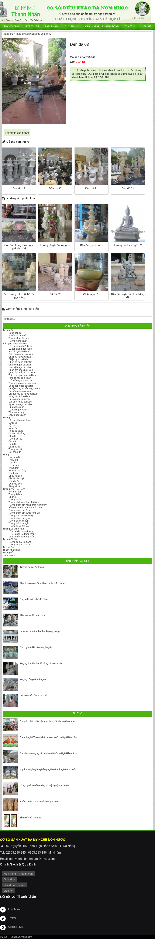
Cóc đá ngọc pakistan (20, 391)
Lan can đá (14, 457)
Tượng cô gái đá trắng (20, 542)
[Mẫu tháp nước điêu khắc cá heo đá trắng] (10, 588)
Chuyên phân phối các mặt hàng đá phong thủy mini (47, 721)
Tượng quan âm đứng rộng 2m (24, 513)
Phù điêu (13, 460)
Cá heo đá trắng (17, 433)
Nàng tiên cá (15, 333)
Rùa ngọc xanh (16, 407)
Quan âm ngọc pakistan (21, 370)
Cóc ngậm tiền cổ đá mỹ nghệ (36, 647)
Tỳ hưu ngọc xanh (18, 409)
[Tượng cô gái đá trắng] (10, 571)
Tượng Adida (15, 494)
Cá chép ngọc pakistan (20, 356)
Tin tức (130, 26)
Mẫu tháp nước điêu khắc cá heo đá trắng (42, 583)
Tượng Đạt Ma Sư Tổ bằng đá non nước (41, 663)
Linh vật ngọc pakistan (20, 367)
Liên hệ (146, 26)
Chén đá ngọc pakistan (20, 362)
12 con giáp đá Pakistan (21, 346)
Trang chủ (11, 26)
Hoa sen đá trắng (17, 470)
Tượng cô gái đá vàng (20, 544)
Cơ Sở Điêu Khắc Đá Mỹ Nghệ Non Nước (75, 11)
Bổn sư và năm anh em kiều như (25, 507)
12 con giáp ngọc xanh (20, 349)
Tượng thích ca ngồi (19, 523)
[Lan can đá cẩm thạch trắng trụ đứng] (10, 636)
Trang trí (19, 34)
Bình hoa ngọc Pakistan (21, 354)
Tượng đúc (8, 552)
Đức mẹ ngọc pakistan (20, 364)
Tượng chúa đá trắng (19, 338)
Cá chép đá (14, 446)
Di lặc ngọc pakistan (19, 359)
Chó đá (12, 436)
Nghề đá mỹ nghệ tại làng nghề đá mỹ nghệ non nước (48, 769)
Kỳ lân (12, 425)
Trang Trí (7, 454)
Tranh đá (13, 473)
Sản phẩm (51, 26)
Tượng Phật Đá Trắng (14, 489)
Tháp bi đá (14, 481)
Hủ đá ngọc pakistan (19, 399)
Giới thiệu (32, 26)
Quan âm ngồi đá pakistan (22, 372)
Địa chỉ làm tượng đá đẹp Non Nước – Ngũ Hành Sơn (48, 753)
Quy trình (71, 26)
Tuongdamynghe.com (20, 937)
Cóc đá (12, 441)
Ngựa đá (13, 428)
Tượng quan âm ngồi (19, 518)
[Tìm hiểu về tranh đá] (10, 820)
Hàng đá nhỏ (9, 555)
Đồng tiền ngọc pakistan (21, 386)
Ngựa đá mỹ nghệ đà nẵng (34, 599)
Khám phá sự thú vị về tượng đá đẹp (39, 801)
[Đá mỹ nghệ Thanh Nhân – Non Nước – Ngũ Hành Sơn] (10, 740)
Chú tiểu (13, 497)
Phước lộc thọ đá (17, 335)
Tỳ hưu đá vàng (17, 412)
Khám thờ (14, 468)
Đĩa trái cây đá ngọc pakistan (23, 393)
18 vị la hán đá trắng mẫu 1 (22, 534)
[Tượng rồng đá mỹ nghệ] (10, 684)
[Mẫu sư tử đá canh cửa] (10, 620)
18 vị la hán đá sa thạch (21, 531)
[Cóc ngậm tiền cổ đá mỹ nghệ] (10, 652)
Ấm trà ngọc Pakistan (19, 351)
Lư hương (14, 465)
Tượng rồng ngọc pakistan (22, 383)
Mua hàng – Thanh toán (102, 26)
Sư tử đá (13, 423)
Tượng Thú (8, 417)
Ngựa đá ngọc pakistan (21, 404)
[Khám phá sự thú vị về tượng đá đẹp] (10, 804)
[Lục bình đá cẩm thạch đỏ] (10, 700)
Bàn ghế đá (14, 486)
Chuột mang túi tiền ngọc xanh (24, 388)
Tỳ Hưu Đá (8, 547)
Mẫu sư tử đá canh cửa (32, 615)
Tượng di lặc (15, 499)
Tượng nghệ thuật (18, 341)
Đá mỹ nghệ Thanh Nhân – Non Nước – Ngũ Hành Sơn (49, 737)
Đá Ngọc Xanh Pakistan (15, 343)
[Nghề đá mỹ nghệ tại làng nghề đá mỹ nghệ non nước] (10, 772)
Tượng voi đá (15, 438)
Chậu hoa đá (15, 476)
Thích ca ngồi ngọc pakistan (23, 375)
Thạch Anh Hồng (11, 550)
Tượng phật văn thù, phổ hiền (24, 502)
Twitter (12, 917)
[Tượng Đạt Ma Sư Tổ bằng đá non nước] (10, 668)
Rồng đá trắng (16, 431)
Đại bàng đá (15, 452)
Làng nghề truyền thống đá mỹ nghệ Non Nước (45, 785)
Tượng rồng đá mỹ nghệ (33, 679)
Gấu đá (12, 444)
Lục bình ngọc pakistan (20, 401)
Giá (72, 61)
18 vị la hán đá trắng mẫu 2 (22, 536)
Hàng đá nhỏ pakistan (20, 396)
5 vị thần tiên (15, 491)
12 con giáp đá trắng (19, 420)
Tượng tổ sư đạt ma (19, 526)
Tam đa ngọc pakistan (20, 378)
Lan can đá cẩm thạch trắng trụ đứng (40, 631)
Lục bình (13, 462)
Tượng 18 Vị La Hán (13, 528)
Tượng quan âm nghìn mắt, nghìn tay (27, 505)
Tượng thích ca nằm (19, 520)
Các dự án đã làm (14, 884)
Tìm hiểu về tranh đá (31, 817)
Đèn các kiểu (32, 34)
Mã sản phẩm (78, 56)
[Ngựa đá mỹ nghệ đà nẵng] (10, 604)
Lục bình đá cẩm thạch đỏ (33, 695)
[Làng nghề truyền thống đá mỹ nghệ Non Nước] (10, 788)
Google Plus (15, 926)
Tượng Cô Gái (10, 539)
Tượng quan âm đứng (20, 510)
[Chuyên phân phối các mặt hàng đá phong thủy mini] (10, 724)
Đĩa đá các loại (16, 478)
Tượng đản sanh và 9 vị (21, 515)
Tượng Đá (8, 330)
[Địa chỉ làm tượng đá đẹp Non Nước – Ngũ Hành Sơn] (10, 756)
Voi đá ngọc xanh (17, 415)
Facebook (14, 908)
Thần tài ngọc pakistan (20, 380)
